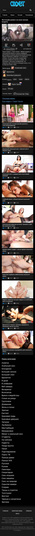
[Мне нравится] (4, 49)
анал (20, 79)
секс (15, 79)
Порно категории (9, 359)
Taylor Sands (16, 84)
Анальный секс (20, 68)
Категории (6, 68)
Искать (30, 10)
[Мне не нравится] (16, 49)
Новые (12, 15)
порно (9, 80)
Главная (4, 15)
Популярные (29, 15)
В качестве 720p (23, 94)
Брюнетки (10, 72)
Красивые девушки (14, 75)
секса (27, 79)
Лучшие (20, 15)
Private (10, 89)
